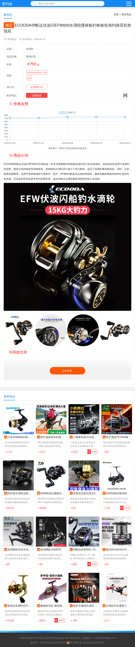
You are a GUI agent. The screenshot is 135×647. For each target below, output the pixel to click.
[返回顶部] (127, 578)
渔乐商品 (126, 14)
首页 (116, 14)
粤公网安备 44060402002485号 (87, 642)
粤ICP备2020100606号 (53, 642)
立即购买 (37, 95)
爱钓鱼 (7, 3)
